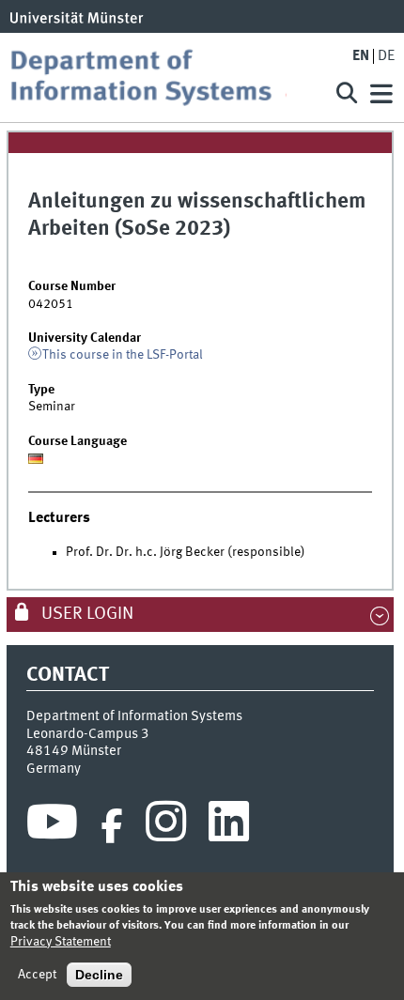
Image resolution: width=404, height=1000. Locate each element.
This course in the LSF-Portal (122, 355)
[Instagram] (166, 826)
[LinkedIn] (229, 826)
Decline (99, 974)
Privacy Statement (60, 941)
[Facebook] (112, 826)
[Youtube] (52, 826)
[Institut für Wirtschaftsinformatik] (162, 77)
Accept (37, 974)
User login (85, 614)
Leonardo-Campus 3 (87, 734)
